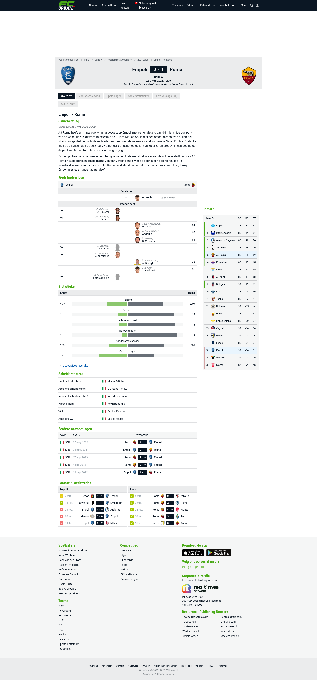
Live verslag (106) (166, 96)
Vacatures (133, 666)
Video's (191, 5)
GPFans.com (228, 621)
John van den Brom (70, 560)
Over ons (93, 666)
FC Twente (65, 615)
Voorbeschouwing (89, 96)
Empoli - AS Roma (163, 59)
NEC (61, 620)
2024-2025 (142, 59)
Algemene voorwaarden (165, 666)
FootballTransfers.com (195, 616)
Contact (120, 666)
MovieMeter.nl (190, 626)
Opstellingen (113, 96)
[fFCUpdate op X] (196, 567)
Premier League (129, 579)
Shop (244, 5)
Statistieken (68, 104)
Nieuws (93, 5)
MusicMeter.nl (229, 626)
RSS (211, 666)
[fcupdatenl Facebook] (183, 567)
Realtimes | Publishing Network (158, 674)
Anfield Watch (190, 636)
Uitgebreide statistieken (75, 365)
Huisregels (186, 666)
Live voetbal (128, 5)
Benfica (63, 634)
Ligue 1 (125, 555)
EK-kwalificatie (129, 574)
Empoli (69, 184)
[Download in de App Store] (193, 552)
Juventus (64, 639)
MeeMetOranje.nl (230, 636)
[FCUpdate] (66, 5)
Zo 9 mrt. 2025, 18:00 (158, 80)
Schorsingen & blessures (147, 5)
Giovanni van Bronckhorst (73, 550)
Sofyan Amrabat (68, 569)
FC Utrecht (65, 648)
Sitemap (223, 666)
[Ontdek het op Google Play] (218, 552)
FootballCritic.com (231, 616)
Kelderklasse (207, 5)
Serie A (98, 59)
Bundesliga (127, 560)
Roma (186, 184)
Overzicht (66, 96)
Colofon (199, 666)
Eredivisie (126, 550)
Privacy (146, 666)
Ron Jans (64, 579)
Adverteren (107, 666)
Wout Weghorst (67, 555)
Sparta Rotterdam (69, 644)
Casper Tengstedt (69, 564)
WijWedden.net (190, 631)
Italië (86, 59)
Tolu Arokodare (67, 588)
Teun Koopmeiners (69, 593)
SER (67, 442)
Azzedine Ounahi (68, 574)
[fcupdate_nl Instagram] (190, 567)
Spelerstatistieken (139, 96)
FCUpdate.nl (189, 621)
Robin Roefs (65, 583)
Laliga (124, 564)
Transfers (177, 5)
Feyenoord (65, 610)
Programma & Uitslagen (120, 59)
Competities (109, 5)
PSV (61, 629)
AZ (60, 625)
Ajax (61, 605)
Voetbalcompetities (68, 59)
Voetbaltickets (228, 5)
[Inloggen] (256, 5)
